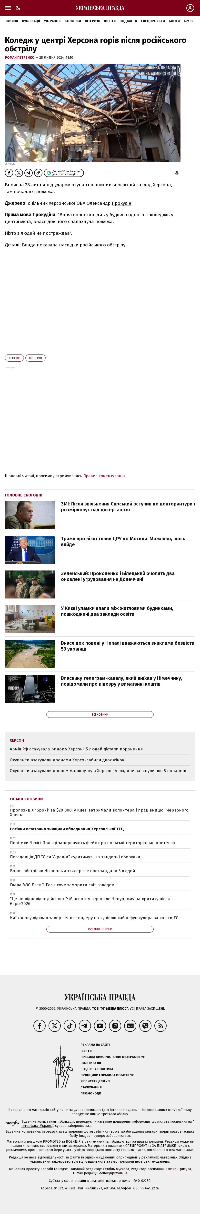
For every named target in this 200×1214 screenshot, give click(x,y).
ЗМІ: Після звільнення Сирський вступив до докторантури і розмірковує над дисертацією (128, 507)
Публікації (31, 21)
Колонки (73, 21)
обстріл (35, 358)
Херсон (14, 358)
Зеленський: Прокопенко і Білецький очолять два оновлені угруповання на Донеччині (118, 576)
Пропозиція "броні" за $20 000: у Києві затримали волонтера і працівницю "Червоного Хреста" (99, 813)
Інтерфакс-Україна (36, 1126)
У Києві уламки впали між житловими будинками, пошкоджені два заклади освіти (117, 611)
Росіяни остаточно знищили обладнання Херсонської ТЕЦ (67, 828)
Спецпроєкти (153, 21)
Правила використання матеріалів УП (112, 1057)
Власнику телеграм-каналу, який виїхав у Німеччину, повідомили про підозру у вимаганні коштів (121, 681)
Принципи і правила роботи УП (107, 1075)
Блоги (174, 21)
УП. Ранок (52, 21)
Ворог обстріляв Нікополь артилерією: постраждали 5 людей (72, 870)
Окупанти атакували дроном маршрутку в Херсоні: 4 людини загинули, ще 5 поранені (98, 770)
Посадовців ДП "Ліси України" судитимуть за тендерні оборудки (75, 856)
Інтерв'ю (92, 21)
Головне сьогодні (23, 495)
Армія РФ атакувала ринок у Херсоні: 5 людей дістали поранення (76, 749)
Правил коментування (104, 476)
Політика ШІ (90, 1063)
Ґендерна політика (96, 1069)
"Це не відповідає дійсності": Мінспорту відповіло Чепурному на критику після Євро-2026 (90, 901)
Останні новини (26, 799)
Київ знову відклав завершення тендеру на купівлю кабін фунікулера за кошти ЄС (94, 917)
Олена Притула (178, 1169)
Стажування (91, 1087)
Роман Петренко (20, 58)
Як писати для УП (95, 1081)
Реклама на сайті (95, 1044)
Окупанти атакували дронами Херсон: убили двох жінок (67, 760)
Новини (11, 21)
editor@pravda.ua (113, 1173)
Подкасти (128, 21)
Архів (188, 21)
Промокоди (90, 1093)
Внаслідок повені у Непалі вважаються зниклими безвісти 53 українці (127, 646)
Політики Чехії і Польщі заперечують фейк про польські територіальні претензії (92, 842)
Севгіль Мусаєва (116, 1169)
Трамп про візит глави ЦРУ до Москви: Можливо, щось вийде (123, 541)
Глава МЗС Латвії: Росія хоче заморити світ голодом (62, 884)
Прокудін (121, 203)
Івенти (110, 21)
